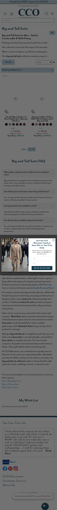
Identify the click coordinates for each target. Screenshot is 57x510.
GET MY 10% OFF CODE (42, 268)
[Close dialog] (53, 240)
